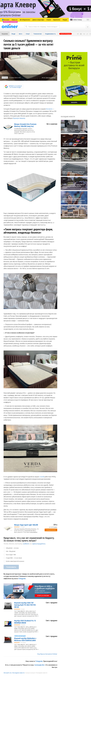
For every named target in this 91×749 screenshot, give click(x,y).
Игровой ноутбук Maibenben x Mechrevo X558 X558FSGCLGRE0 (25, 639)
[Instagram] (80, 34)
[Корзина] (87, 26)
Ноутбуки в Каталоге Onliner (47, 654)
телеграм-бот (39, 665)
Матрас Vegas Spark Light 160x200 (26, 525)
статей (41, 477)
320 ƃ (55, 524)
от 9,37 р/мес (53, 527)
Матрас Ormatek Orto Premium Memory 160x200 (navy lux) (25, 125)
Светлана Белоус (50, 77)
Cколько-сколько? (30, 673)
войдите (26, 544)
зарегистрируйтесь (39, 544)
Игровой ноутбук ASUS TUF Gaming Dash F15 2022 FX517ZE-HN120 (25, 605)
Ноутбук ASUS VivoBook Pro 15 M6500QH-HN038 (25, 621)
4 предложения (51, 530)
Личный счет (8, 673)
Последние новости (18, 673)
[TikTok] (87, 34)
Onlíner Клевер (77, 20)
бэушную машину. (19, 118)
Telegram (22, 579)
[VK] (84, 34)
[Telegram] (77, 34)
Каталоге (49, 109)
